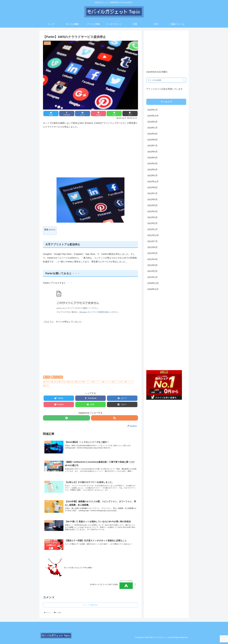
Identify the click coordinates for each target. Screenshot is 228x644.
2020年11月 (153, 289)
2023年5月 (152, 157)
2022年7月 (152, 193)
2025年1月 (152, 110)
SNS (79, 382)
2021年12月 (153, 235)
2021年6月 (152, 247)
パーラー (130, 382)
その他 (48, 377)
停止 (47, 386)
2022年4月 (152, 211)
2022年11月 (153, 181)
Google (63, 382)
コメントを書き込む (90, 605)
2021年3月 (152, 265)
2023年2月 (152, 175)
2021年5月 (152, 253)
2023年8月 (152, 139)
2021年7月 (152, 241)
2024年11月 (153, 116)
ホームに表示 (58, 377)
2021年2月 (152, 271)
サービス (107, 382)
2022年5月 (152, 205)
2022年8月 (152, 187)
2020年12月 (153, 283)
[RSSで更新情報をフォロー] (114, 418)
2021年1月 (152, 277)
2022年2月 (152, 223)
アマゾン (88, 382)
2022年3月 (152, 217)
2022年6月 (152, 199)
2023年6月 (152, 151)
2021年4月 (152, 259)
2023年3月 (152, 169)
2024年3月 (152, 122)
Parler (72, 382)
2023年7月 (152, 145)
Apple (48, 382)
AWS (55, 382)
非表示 (52, 230)
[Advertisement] (90, 153)
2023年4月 (152, 163)
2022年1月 (152, 229)
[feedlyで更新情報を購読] (66, 418)
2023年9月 (152, 134)
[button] (184, 80)
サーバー (98, 382)
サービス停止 (119, 382)
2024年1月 (152, 127)
